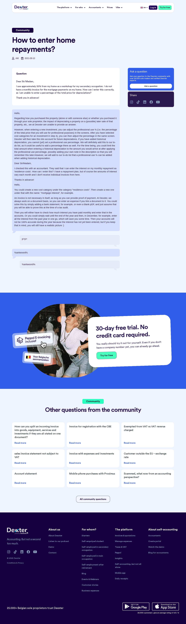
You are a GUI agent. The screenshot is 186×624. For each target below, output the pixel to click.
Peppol (118, 553)
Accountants (154, 536)
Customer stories (90, 585)
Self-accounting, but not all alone (128, 565)
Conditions (11, 563)
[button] (65, 7)
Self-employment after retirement (93, 566)
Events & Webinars (90, 579)
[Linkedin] (144, 102)
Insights (118, 558)
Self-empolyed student (93, 541)
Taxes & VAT (121, 547)
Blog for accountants (158, 553)
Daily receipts (121, 579)
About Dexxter (55, 536)
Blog (84, 574)
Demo (51, 547)
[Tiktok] (138, 102)
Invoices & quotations (125, 536)
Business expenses (90, 591)
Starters (86, 536)
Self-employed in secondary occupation (95, 548)
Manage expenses (123, 541)
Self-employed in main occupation (92, 557)
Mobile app (120, 573)
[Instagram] (131, 102)
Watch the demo (156, 547)
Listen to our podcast (58, 541)
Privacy (21, 563)
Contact (52, 553)
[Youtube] (158, 102)
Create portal (154, 541)
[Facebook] (151, 102)
